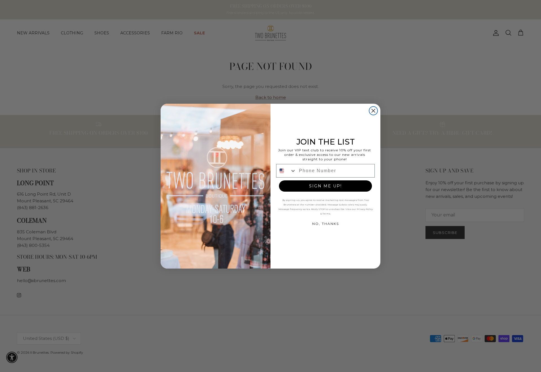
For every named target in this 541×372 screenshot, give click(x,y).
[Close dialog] (373, 111)
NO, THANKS (325, 224)
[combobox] (286, 170)
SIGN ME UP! (325, 186)
